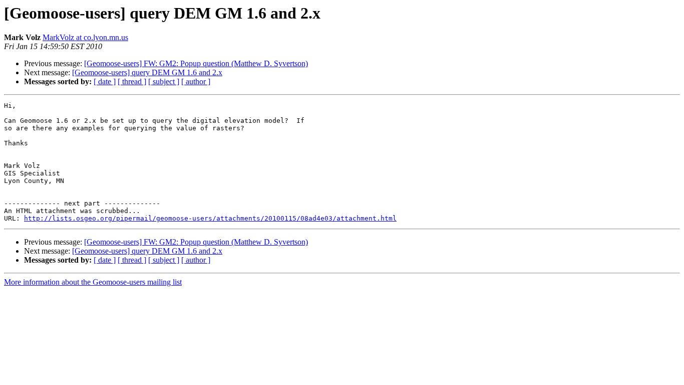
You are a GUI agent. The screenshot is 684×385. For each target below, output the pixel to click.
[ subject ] (163, 81)
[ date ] (105, 81)
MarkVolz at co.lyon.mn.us (85, 37)
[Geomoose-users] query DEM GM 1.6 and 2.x (147, 72)
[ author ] (195, 81)
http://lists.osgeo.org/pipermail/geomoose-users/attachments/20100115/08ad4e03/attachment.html (210, 218)
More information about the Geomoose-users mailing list (93, 282)
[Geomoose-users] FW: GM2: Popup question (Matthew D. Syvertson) (196, 63)
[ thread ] (132, 81)
